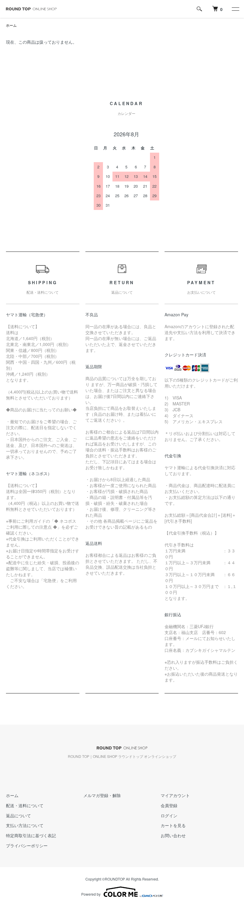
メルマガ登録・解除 (102, 795)
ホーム (11, 25)
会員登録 (169, 805)
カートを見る (173, 825)
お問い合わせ (173, 835)
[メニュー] (235, 9)
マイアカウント (175, 795)
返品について (18, 815)
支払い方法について (24, 825)
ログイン (169, 815)
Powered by (91, 894)
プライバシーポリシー (27, 845)
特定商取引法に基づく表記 (31, 835)
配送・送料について (24, 805)
